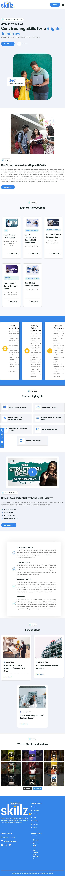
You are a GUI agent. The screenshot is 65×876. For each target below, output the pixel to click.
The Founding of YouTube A (36, 854)
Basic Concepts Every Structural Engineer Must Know (14, 668)
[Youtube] (10, 845)
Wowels (51, 873)
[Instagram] (6, 845)
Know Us (24, 44)
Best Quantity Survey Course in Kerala (11, 286)
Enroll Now (7, 44)
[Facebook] (2, 845)
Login (55, 4)
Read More (7, 187)
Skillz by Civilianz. (21, 873)
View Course (13, 253)
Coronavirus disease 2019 (36, 843)
